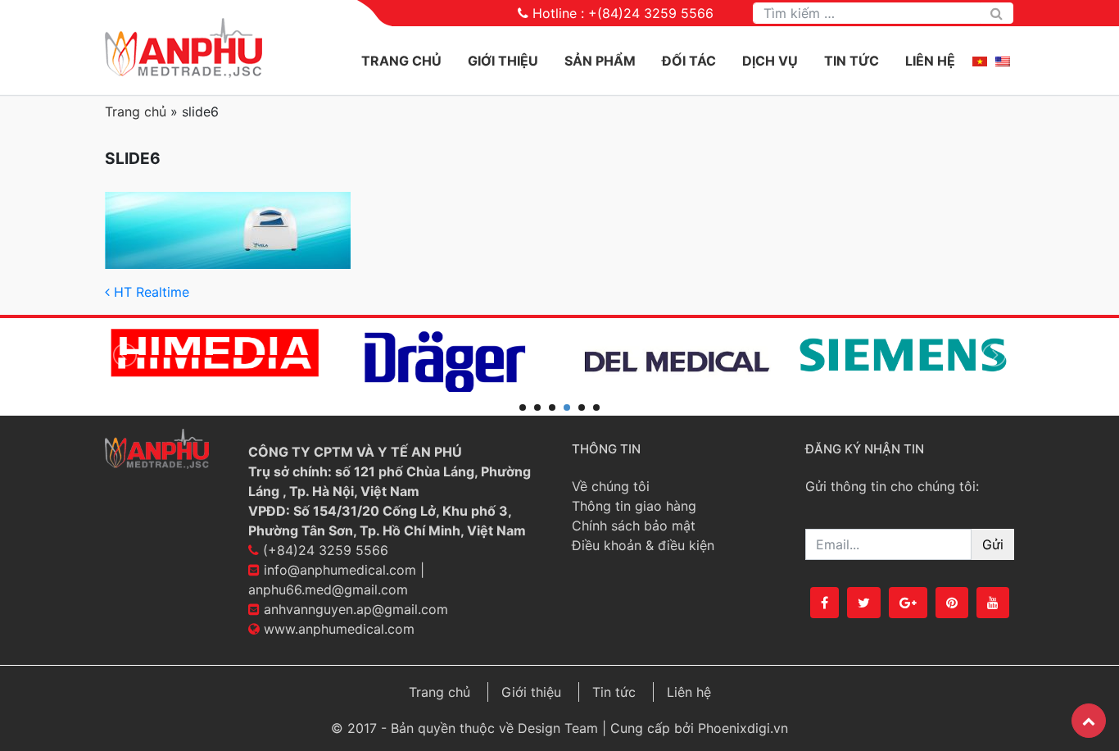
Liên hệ (930, 60)
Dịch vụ (770, 60)
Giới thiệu (531, 692)
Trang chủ (401, 60)
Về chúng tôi (611, 486)
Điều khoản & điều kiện (643, 545)
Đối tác (689, 60)
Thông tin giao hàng (634, 506)
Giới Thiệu (503, 60)
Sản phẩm (600, 60)
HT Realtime (149, 292)
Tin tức (851, 60)
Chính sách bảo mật (633, 525)
